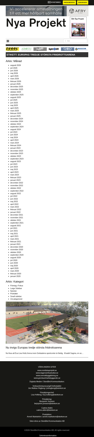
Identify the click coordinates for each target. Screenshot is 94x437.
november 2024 (16, 121)
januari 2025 (15, 116)
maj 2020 (14, 266)
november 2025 (16, 89)
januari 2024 (15, 148)
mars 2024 (14, 143)
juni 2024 (14, 135)
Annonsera (82, 2)
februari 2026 (15, 81)
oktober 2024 (15, 124)
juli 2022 (13, 196)
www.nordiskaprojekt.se (47, 370)
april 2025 (14, 108)
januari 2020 (15, 276)
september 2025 (17, 95)
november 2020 (16, 250)
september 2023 (17, 159)
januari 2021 (15, 244)
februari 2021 (15, 242)
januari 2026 (15, 84)
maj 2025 (14, 105)
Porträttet (14, 294)
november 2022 (16, 185)
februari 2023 (15, 177)
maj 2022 (14, 201)
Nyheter (13, 291)
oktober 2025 (15, 92)
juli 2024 (13, 132)
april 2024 (14, 140)
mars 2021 (14, 239)
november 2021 (16, 218)
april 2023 (14, 172)
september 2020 (17, 255)
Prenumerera (69, 2)
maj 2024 (14, 137)
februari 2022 (15, 209)
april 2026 (14, 76)
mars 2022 (14, 207)
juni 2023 (14, 167)
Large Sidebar (16, 288)
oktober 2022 (15, 188)
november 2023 (16, 153)
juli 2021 (13, 228)
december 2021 (16, 215)
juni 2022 (14, 199)
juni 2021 (14, 231)
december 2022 (16, 183)
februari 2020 (15, 274)
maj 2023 (14, 169)
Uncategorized (16, 299)
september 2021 (17, 223)
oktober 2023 (15, 156)
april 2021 (14, 236)
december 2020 (16, 247)
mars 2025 (14, 111)
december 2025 (16, 87)
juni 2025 (14, 103)
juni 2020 (14, 263)
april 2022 (14, 204)
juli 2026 (13, 68)
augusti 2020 (15, 258)
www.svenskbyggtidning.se (47, 375)
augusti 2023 (15, 161)
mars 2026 (14, 79)
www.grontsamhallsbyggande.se (47, 378)
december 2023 (16, 151)
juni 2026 (14, 71)
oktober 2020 (15, 252)
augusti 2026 (15, 65)
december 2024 (16, 119)
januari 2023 (15, 180)
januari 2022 (15, 212)
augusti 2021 (15, 226)
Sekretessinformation (48, 436)
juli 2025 (13, 100)
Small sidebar (16, 296)
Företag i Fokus (16, 286)
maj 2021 (14, 234)
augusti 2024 (15, 129)
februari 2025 (15, 113)
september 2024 (17, 127)
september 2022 (17, 191)
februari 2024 (15, 145)
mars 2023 (14, 175)
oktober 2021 (15, 220)
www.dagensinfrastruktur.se (47, 373)
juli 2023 (13, 164)
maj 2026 (14, 73)
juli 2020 (13, 260)
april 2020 (14, 268)
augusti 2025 (15, 97)
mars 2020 (14, 271)
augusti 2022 (15, 193)
